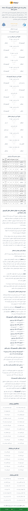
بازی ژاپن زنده (7, 470)
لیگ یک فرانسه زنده (21, 485)
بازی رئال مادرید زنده (7, 425)
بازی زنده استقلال (14, 29)
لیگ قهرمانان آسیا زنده (7, 493)
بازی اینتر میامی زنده (7, 436)
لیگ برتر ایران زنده (7, 500)
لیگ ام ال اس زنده (7, 496)
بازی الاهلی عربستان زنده (7, 443)
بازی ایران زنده (21, 452)
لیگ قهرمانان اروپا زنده (21, 489)
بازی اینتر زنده (7, 414)
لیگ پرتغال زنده (7, 485)
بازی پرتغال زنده (7, 459)
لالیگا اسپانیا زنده (21, 478)
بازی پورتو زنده (7, 429)
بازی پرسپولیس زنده (21, 436)
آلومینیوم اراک (22, 43)
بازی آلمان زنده (7, 452)
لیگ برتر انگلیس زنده (21, 482)
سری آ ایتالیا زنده (7, 482)
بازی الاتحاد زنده (21, 443)
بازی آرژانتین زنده (7, 462)
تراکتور (21, 111)
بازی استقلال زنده (7, 432)
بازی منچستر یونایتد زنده (20, 407)
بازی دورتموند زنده (20, 421)
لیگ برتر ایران (14, 25)
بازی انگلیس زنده (21, 466)
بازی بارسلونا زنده (21, 425)
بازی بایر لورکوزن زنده (21, 429)
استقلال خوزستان (21, 178)
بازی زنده (20, 509)
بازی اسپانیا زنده (7, 455)
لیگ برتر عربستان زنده (21, 500)
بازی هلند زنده (21, 470)
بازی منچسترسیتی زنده (7, 407)
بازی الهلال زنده (21, 439)
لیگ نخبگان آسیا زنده (21, 496)
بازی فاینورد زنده (21, 432)
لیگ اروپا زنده (7, 489)
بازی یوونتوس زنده (20, 414)
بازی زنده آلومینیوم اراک (14, 32)
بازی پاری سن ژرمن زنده (7, 421)
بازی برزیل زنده (21, 462)
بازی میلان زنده (21, 418)
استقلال (6, 43)
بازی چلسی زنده (21, 411)
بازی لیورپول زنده (7, 411)
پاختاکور (6, 151)
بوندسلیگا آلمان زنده (7, 478)
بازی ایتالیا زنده (21, 455)
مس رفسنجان (21, 197)
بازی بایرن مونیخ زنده (7, 418)
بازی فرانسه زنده (21, 459)
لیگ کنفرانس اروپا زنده (21, 493)
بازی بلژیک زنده (7, 466)
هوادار (21, 203)
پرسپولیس (21, 166)
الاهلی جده (22, 144)
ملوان (21, 173)
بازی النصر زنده (7, 439)
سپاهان (21, 104)
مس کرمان (6, 130)
